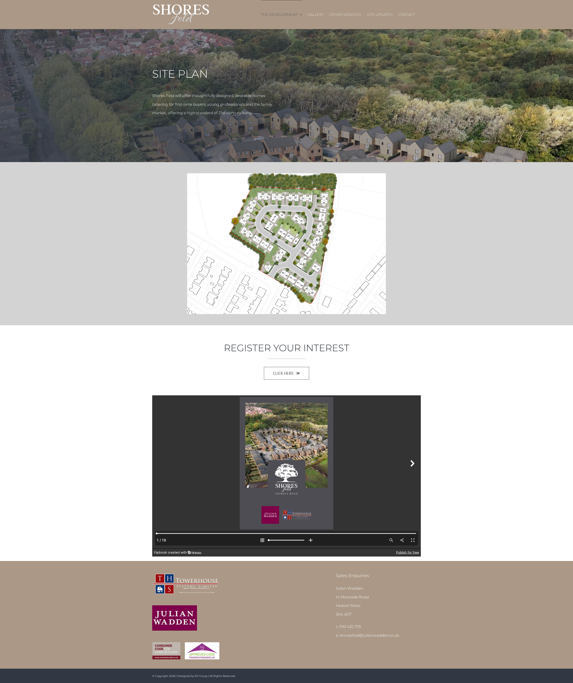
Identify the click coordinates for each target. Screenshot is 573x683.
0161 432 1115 (350, 626)
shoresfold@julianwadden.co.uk (369, 635)
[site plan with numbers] (286, 175)
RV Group (201, 676)
